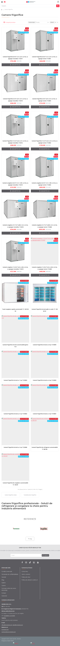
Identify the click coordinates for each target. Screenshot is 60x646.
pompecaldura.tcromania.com (9, 632)
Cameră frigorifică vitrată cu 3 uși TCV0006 (15, 447)
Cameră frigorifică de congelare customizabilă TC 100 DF (15, 484)
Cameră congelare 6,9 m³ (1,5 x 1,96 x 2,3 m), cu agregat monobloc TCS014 (15, 184)
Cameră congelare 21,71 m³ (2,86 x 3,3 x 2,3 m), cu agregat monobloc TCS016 (15, 226)
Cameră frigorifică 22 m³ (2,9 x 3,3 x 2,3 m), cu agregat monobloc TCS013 (15, 99)
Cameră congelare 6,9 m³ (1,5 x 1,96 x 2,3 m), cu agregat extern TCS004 (44, 184)
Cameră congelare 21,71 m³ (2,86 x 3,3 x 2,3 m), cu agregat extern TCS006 (44, 226)
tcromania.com (5, 629)
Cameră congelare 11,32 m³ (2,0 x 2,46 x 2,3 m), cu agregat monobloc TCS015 (15, 268)
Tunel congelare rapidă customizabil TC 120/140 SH (15, 310)
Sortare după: (32, 22)
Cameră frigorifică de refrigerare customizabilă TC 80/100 (45, 448)
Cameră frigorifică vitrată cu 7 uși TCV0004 (15, 380)
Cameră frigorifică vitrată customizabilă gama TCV (15, 345)
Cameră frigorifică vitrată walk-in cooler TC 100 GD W (45, 310)
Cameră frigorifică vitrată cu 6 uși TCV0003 (44, 380)
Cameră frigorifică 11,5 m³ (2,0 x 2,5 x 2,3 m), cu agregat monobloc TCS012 (15, 142)
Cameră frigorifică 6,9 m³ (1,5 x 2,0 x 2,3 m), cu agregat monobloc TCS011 (15, 57)
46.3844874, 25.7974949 (9, 615)
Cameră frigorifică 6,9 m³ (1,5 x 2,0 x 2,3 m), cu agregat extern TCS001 (44, 57)
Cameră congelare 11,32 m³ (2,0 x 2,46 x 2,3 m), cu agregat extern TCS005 (44, 268)
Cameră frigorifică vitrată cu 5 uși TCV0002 (15, 413)
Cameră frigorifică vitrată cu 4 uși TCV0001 (44, 413)
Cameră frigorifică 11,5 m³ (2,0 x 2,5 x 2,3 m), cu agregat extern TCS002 (44, 142)
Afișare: (52, 22)
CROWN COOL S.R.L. (7, 604)
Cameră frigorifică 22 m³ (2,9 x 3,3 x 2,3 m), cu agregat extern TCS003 (44, 99)
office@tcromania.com (7, 625)
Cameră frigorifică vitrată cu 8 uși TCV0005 (44, 344)
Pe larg (30, 539)
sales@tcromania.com (18, 625)
